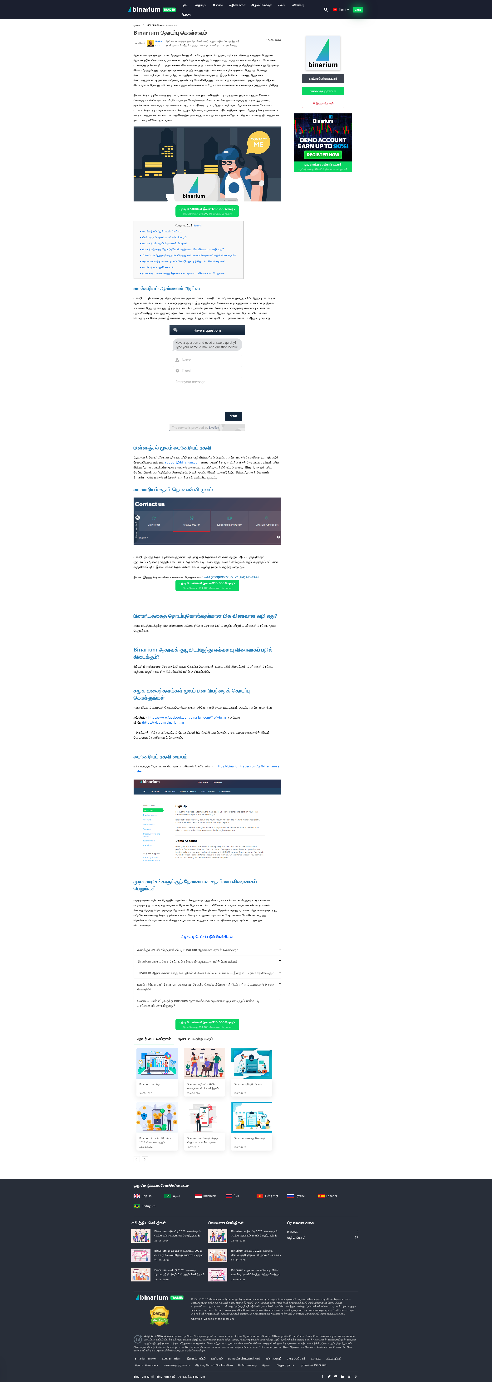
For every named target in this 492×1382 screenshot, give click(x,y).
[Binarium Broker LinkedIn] (340, 1377)
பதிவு (185, 5)
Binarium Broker (146, 1358)
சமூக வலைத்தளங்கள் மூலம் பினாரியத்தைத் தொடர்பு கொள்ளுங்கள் (183, 261)
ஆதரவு (186, 14)
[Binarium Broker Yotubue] (334, 1377)
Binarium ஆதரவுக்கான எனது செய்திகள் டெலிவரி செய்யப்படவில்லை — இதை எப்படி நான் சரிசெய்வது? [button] (205, 973)
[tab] (207, 950)
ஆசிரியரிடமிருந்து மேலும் (195, 1039)
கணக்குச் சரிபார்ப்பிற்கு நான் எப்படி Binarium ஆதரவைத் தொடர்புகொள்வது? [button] (187, 950)
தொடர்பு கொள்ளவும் (146, 1365)
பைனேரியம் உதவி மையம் (158, 267)
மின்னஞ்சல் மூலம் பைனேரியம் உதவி (164, 237)
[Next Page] (145, 1159)
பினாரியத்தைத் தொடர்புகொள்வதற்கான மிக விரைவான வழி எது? (183, 249)
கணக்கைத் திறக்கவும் (323, 90)
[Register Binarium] (323, 137)
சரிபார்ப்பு (298, 5)
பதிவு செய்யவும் (296, 1358)
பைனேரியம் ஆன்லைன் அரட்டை (162, 231)
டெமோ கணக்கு (247, 1365)
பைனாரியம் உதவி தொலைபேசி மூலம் (164, 243)
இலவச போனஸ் (324, 103)
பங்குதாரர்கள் (333, 1358)
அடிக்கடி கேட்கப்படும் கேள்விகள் (214, 1365)
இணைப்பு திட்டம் (196, 1358)
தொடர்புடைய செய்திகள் (154, 1039)
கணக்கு (316, 1358)
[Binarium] (323, 69)
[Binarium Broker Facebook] (320, 1377)
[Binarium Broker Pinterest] (354, 1377)
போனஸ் (218, 5)
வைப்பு (282, 5)
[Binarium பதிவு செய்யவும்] (251, 1063)
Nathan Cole (159, 43)
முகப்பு (137, 24)
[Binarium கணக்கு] (157, 1063)
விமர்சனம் (217, 1358)
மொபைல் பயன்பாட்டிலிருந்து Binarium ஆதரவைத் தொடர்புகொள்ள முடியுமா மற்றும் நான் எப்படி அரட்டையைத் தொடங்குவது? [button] (198, 1003)
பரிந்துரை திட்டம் (285, 1365)
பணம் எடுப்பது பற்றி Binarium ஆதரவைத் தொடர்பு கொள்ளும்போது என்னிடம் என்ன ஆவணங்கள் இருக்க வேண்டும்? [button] (205, 986)
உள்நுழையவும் (274, 1358)
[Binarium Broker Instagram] (347, 1377)
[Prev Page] (137, 1159)
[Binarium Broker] (159, 1301)
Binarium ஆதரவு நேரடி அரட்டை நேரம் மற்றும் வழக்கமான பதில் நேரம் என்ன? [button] (187, 961)
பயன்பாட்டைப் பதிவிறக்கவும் (244, 1358)
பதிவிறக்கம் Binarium (313, 1365)
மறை (197, 225)
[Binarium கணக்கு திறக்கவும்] (251, 1117)
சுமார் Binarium (171, 1358)
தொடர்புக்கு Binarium (191, 1376)
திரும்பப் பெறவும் (262, 5)
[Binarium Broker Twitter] (327, 1377)
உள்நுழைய (200, 5)
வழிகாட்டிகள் (237, 5)
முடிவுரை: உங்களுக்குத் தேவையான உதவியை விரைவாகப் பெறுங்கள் (183, 273)
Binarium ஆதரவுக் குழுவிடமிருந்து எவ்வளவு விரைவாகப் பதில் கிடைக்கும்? (189, 255)
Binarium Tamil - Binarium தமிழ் (154, 1376)
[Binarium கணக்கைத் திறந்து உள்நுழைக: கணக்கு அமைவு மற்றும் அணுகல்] (204, 1117)
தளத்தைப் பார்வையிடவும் (323, 78)
